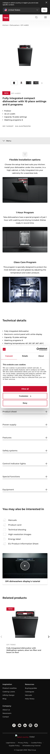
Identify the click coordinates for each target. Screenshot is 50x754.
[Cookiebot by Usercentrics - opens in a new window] (36, 349)
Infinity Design (8, 695)
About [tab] (41, 356)
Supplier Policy (14, 745)
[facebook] (14, 725)
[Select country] (41, 17)
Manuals (28, 695)
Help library (29, 699)
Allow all (25, 389)
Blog (4, 699)
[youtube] (19, 725)
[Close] (46, 2)
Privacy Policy (23, 743)
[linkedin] (25, 725)
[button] (21, 10)
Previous (1, 637)
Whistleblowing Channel (31, 745)
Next (42, 83)
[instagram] (30, 725)
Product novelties (10, 688)
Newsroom (7, 713)
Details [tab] (25, 356)
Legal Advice (10, 743)
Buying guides (31, 688)
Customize (23, 396)
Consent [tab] (9, 356)
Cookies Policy (36, 743)
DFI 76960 (11, 645)
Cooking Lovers (9, 692)
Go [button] (44, 10)
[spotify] (36, 725)
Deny (25, 403)
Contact (6, 717)
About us (6, 710)
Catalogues (29, 692)
